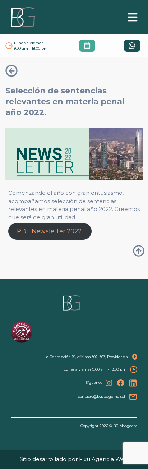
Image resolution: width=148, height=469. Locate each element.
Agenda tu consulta (87, 45)
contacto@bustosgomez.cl (101, 396)
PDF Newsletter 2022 (50, 231)
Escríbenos (132, 45)
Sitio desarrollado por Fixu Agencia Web (74, 459)
